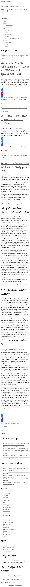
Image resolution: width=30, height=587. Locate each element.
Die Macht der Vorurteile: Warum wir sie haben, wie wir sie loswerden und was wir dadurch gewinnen (15, 451)
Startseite (5, 21)
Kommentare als (8, 549)
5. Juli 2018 (3, 58)
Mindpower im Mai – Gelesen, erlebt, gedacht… (15, 455)
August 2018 (6, 494)
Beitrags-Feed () (8, 548)
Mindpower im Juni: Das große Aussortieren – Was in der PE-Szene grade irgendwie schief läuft (15, 69)
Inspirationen (9, 31)
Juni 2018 (5, 497)
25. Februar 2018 (5, 111)
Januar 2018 (6, 506)
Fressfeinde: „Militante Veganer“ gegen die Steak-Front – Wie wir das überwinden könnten (16, 444)
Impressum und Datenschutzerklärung (13, 579)
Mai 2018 (5, 499)
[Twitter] (15, 91)
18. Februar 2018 (5, 159)
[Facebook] (15, 89)
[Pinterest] (15, 93)
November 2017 (7, 509)
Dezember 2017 (7, 507)
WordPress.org (7, 551)
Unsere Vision (9, 27)
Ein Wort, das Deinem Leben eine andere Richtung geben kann (15, 167)
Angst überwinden (7, 35)
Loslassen (5, 41)
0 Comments (4, 106)
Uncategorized (7, 534)
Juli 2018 (5, 495)
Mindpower (8, 37)
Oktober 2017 (6, 511)
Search (2, 433)
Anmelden (5, 546)
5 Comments (4, 430)
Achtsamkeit (9, 42)
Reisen (7, 33)
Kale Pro (12, 582)
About (4, 23)
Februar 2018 (6, 504)
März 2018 (6, 502)
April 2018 (6, 501)
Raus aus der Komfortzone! (13, 39)
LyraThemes (18, 585)
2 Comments (4, 154)
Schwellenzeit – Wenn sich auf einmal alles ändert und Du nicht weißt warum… (16, 458)
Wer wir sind (9, 25)
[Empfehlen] (15, 96)
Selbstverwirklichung (8, 29)
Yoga (7, 44)
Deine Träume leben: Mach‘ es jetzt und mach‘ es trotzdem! (14, 120)
